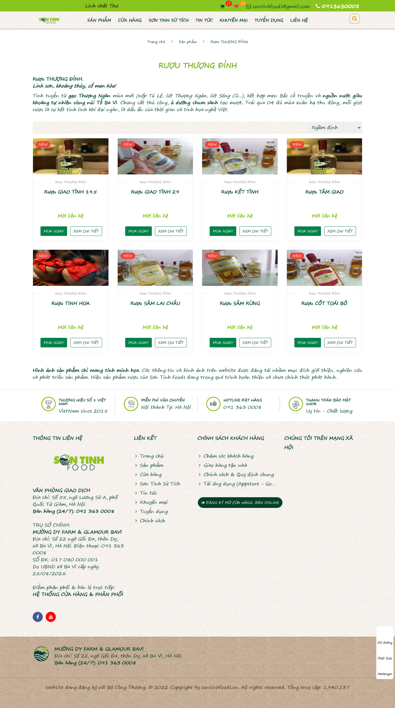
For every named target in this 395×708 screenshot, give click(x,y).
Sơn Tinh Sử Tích (169, 20)
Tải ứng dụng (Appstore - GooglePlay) (240, 484)
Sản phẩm (99, 20)
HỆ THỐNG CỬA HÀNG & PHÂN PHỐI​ (78, 594)
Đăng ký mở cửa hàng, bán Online (242, 503)
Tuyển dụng (268, 20)
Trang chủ (156, 42)
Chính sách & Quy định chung (239, 474)
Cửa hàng (130, 20)
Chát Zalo (385, 658)
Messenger (385, 673)
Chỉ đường (384, 642)
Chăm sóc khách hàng (229, 456)
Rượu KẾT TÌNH (240, 192)
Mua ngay (54, 231)
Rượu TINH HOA (70, 303)
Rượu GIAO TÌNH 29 (155, 192)
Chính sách (152, 521)
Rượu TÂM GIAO (324, 192)
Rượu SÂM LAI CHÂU (155, 303)
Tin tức (204, 20)
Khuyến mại (234, 20)
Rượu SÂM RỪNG (240, 303)
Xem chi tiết (86, 231)
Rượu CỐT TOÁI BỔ (324, 303)
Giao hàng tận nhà (225, 465)
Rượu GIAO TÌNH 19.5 (70, 192)
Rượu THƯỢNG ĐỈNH (229, 42)
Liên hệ (299, 20)
